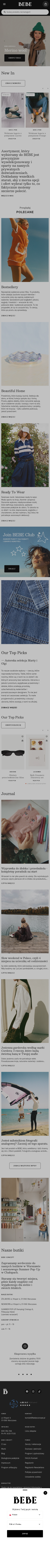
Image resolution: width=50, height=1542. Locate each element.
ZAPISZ (25, 1534)
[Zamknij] (45, 1493)
